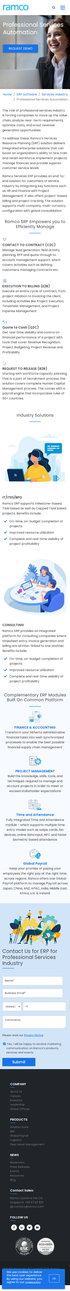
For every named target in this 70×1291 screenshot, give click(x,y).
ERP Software (27, 94)
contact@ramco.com (29, 1207)
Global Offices (20, 1109)
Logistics (16, 1140)
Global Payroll (35, 863)
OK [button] (54, 1278)
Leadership (17, 1104)
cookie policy (33, 1282)
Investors (16, 1100)
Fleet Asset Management (27, 1144)
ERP (12, 1131)
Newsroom (17, 1162)
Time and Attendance (35, 814)
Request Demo (20, 48)
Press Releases (20, 1167)
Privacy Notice (33, 1035)
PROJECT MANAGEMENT (35, 771)
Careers (15, 1096)
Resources (17, 1176)
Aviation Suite (19, 1127)
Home (7, 94)
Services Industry (55, 94)
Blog (13, 1180)
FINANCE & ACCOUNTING (35, 727)
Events (14, 1171)
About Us (16, 1092)
